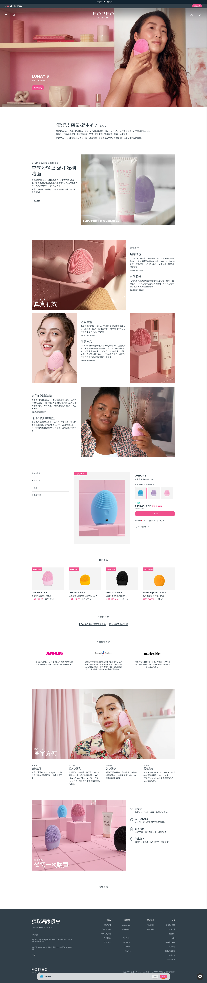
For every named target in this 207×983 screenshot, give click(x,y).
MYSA (172, 938)
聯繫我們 (107, 925)
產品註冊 (150, 925)
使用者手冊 (36, 495)
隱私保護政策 (170, 951)
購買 (163, 976)
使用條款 (172, 947)
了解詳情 (36, 201)
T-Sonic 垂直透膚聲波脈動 (92, 624)
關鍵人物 (172, 955)
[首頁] (103, 15)
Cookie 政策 (170, 960)
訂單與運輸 (106, 929)
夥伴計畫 (172, 929)
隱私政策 (64, 947)
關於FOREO (170, 925)
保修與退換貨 (106, 934)
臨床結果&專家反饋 (118, 624)
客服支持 (150, 929)
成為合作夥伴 (170, 942)
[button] (200, 976)
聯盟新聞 (172, 934)
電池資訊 (107, 942)
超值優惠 (197, 6)
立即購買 (38, 88)
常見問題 (107, 938)
